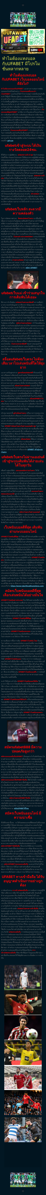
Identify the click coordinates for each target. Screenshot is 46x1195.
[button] (23, 5)
